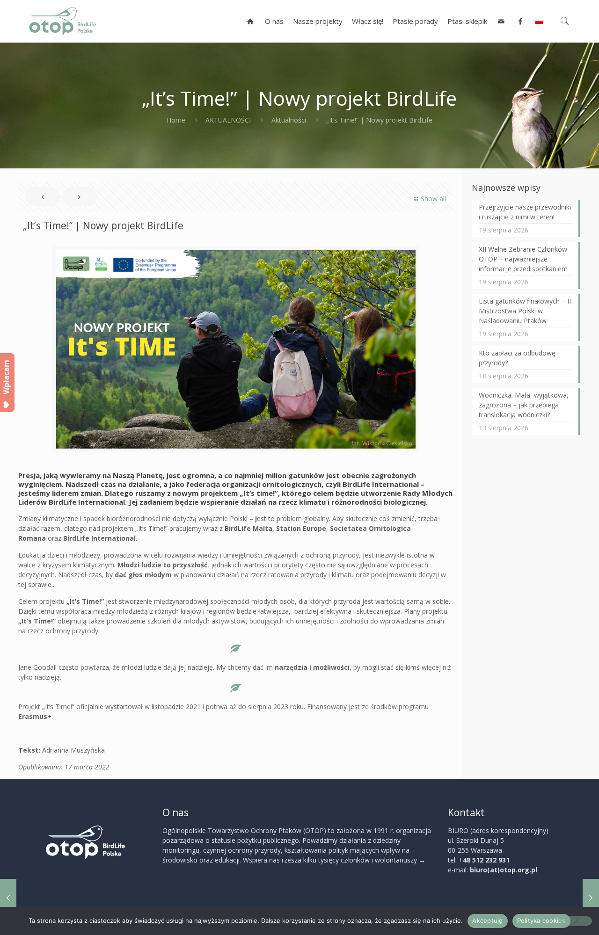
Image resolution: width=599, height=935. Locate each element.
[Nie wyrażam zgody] (575, 921)
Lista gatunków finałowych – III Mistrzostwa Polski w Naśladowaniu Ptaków (526, 311)
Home (176, 120)
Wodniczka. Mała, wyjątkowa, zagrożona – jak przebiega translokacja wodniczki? (524, 405)
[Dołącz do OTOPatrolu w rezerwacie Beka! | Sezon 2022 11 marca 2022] (8, 897)
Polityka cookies (541, 920)
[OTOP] (63, 21)
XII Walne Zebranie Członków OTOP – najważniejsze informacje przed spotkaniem (523, 259)
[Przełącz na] (539, 21)
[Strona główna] (250, 21)
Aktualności (288, 120)
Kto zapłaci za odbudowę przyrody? (517, 357)
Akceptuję (487, 920)
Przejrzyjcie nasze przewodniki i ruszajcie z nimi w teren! (525, 212)
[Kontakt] (501, 21)
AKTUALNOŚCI (228, 120)
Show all (433, 198)
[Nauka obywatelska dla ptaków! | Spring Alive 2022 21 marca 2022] (591, 897)
